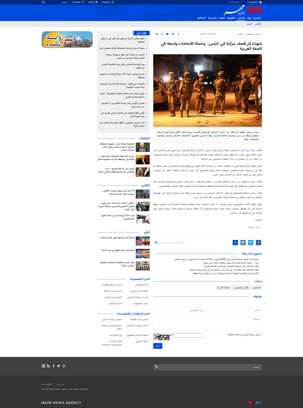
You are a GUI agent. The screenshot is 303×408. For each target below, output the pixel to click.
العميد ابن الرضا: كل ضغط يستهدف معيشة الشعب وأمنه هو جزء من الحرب (125, 56)
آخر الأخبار (201, 18)
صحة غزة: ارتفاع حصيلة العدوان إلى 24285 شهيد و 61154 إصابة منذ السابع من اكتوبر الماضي (216, 259)
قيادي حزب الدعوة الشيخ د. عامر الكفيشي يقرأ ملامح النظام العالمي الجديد (115, 170)
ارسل (158, 346)
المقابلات (144, 138)
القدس (258, 24)
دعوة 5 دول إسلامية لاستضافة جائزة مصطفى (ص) (121, 48)
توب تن (141, 33)
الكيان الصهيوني (241, 287)
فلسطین (241, 18)
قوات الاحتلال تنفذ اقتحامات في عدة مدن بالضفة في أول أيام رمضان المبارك (223, 270)
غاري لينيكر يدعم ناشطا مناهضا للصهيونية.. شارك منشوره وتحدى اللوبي (122, 95)
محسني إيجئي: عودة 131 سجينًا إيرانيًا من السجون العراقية (122, 75)
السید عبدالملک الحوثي (137, 297)
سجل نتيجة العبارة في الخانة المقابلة (245, 335)
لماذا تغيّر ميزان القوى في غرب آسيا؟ (118, 250)
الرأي (147, 232)
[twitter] (58, 366)
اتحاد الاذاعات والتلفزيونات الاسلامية (112, 343)
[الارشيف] (43, 366)
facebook (77, 2)
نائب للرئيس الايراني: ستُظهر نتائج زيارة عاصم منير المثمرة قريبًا (122, 124)
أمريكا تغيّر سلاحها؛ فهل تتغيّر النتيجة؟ (117, 238)
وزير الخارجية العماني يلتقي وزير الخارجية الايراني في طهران (123, 66)
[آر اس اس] (48, 366)
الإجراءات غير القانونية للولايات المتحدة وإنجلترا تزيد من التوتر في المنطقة (225, 273)
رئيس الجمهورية (141, 303)
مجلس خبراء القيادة (139, 319)
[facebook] (53, 366)
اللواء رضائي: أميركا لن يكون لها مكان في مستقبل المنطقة (122, 40)
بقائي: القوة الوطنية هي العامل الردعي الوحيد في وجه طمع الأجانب (122, 114)
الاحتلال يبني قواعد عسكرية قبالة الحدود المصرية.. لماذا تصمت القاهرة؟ (121, 85)
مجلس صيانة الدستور (112, 319)
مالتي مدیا (212, 18)
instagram (106, 2)
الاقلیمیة (231, 18)
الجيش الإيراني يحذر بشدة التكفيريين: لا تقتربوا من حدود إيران (123, 105)
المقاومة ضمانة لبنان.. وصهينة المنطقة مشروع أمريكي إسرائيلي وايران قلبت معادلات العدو (117, 147)
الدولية (222, 18)
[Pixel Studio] (248, 402)
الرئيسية (257, 18)
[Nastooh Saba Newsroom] (257, 402)
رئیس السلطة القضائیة (112, 285)
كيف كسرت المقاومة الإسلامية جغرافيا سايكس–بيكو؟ (117, 264)
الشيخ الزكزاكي (115, 303)
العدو (249, 24)
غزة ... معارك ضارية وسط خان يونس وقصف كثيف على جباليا (230, 263)
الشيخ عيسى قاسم (113, 297)
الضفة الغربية (224, 287)
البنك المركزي (142, 341)
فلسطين (256, 287)
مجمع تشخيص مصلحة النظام (111, 327)
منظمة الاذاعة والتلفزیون (137, 335)
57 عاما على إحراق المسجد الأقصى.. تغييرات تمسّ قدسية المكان (118, 192)
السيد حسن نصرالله (113, 291)
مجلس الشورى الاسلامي (137, 325)
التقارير (145, 185)
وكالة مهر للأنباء (248, 150)
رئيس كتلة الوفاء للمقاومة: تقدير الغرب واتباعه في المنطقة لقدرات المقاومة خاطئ (115, 158)
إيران (249, 18)
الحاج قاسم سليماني (139, 291)
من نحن (60, 384)
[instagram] (64, 366)
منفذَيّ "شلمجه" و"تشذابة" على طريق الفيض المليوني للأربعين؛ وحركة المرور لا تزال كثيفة (115, 206)
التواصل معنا (46, 384)
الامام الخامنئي (141, 285)
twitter (91, 2)
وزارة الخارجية (116, 335)
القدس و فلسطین (253, 34)
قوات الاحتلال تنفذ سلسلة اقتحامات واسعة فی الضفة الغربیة (231, 266)
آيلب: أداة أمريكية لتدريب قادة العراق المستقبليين (117, 217)
